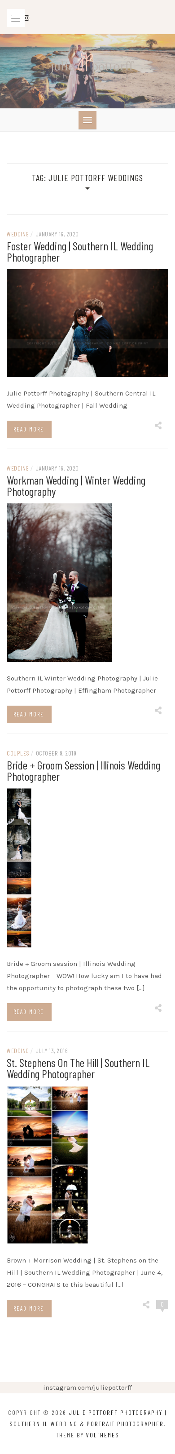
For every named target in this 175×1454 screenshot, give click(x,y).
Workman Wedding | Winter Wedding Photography (76, 485)
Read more (28, 429)
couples (18, 753)
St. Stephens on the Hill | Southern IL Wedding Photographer (78, 1067)
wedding (18, 234)
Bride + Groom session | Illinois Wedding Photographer (83, 770)
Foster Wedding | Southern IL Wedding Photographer (80, 251)
